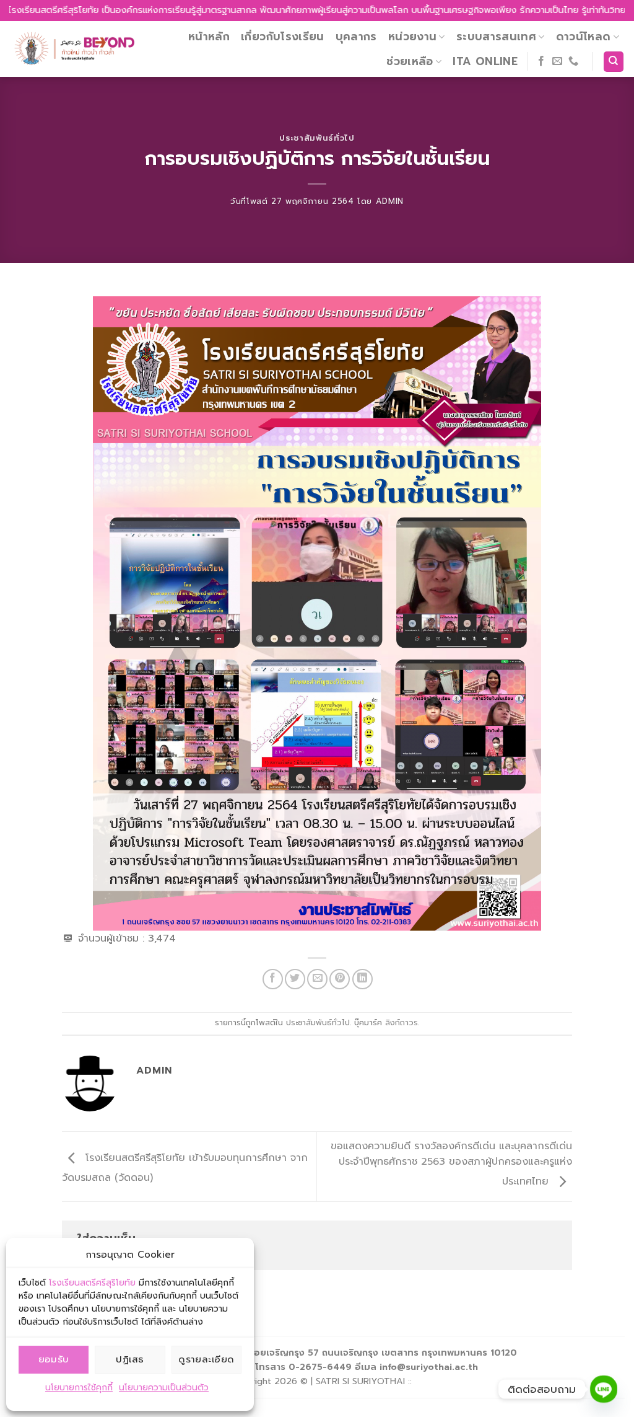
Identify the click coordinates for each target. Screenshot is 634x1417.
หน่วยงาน (412, 37)
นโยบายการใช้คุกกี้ (79, 1387)
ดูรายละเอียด (206, 1359)
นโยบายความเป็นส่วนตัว (164, 1387)
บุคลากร (356, 37)
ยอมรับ (53, 1359)
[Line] (603, 1389)
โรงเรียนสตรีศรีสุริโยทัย (92, 1282)
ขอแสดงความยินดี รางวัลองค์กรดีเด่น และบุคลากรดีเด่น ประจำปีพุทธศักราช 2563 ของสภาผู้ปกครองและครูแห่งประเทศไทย (451, 1164)
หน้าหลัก (209, 37)
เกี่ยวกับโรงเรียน (282, 37)
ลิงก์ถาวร (401, 1022)
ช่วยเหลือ (409, 61)
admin (390, 201)
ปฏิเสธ (130, 1359)
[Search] (614, 61)
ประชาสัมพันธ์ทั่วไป (316, 138)
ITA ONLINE (485, 61)
